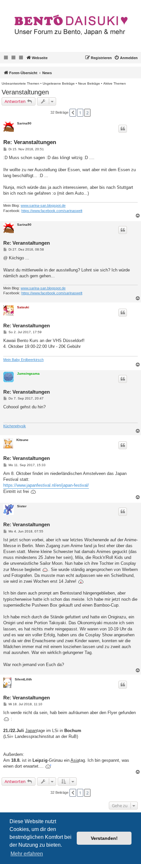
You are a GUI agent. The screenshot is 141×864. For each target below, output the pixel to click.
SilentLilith (23, 679)
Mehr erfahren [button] (26, 853)
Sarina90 (24, 123)
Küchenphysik (14, 426)
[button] (73, 113)
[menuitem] (126, 58)
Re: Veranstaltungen (29, 142)
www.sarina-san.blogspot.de (43, 205)
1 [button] (80, 113)
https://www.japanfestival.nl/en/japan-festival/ (46, 485)
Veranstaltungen (25, 92)
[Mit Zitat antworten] (122, 129)
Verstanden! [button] (104, 838)
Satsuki (23, 307)
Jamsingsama (28, 373)
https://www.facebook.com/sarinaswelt (51, 211)
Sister (22, 506)
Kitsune (22, 440)
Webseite (40, 58)
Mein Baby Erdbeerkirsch (23, 360)
